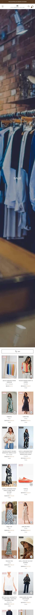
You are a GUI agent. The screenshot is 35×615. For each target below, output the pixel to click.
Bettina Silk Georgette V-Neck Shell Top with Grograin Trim (9, 599)
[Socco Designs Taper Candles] (9, 367)
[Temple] (25, 475)
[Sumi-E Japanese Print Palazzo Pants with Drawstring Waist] (25, 437)
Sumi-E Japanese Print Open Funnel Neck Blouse (9, 490)
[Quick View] (15, 376)
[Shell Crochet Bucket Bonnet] (25, 547)
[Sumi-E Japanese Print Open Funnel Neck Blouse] (9, 475)
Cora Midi (26, 416)
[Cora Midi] (25, 403)
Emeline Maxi (26, 526)
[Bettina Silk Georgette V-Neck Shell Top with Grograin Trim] (9, 583)
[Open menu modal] (2, 6)
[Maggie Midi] (9, 547)
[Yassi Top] (9, 512)
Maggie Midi (9, 561)
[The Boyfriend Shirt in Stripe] (25, 367)
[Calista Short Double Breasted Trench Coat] (9, 437)
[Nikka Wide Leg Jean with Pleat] (25, 583)
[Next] (32, 2)
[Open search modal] (28, 6)
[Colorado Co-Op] (17, 6)
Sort (19, 351)
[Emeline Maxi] (25, 512)
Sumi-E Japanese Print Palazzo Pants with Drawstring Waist (26, 453)
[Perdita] (9, 403)
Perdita (9, 416)
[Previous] (3, 2)
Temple (26, 488)
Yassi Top (9, 526)
